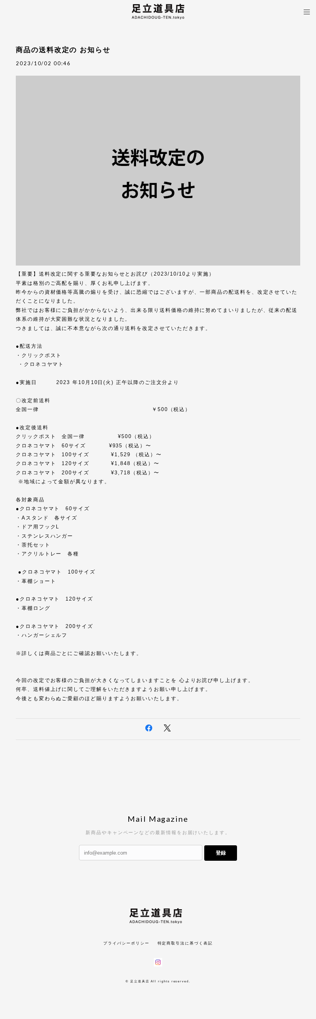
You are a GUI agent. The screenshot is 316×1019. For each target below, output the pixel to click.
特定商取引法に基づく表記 (185, 943)
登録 (221, 853)
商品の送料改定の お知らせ (63, 50)
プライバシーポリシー (126, 943)
